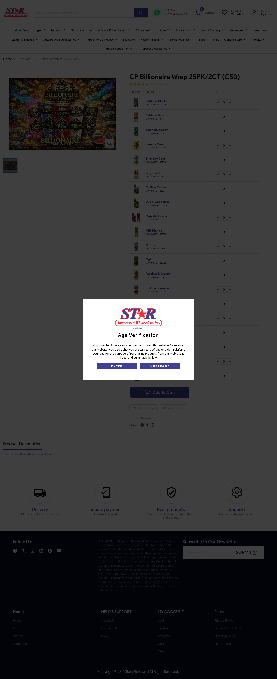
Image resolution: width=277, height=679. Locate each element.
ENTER (116, 366)
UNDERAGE (160, 366)
